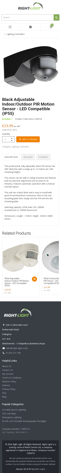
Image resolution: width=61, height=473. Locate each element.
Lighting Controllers (16, 34)
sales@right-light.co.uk (17, 348)
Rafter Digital (40, 469)
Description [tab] (11, 157)
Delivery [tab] (28, 157)
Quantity (6, 134)
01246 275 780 (13, 352)
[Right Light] (30, 7)
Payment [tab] (43, 157)
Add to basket (29, 139)
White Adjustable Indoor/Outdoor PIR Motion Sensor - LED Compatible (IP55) (17, 282)
